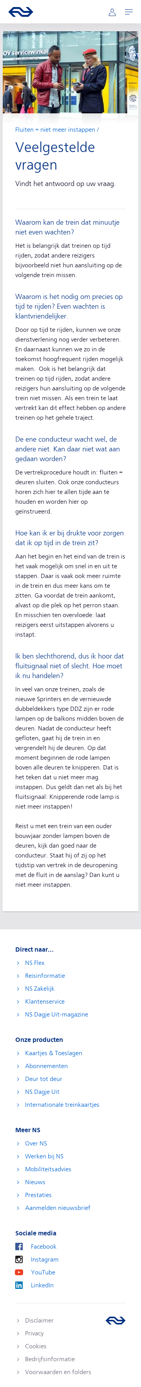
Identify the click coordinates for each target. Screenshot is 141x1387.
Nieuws (35, 1182)
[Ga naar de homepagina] (115, 1320)
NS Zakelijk (39, 988)
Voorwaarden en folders (58, 1372)
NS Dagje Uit (42, 1091)
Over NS (36, 1143)
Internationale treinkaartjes (62, 1104)
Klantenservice (45, 1001)
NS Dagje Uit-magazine (56, 1014)
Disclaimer (39, 1320)
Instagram (45, 1259)
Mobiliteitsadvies (48, 1169)
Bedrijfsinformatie (50, 1359)
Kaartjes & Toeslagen (53, 1053)
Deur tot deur (43, 1079)
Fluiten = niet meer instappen (55, 129)
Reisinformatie (45, 975)
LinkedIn (42, 1285)
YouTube (43, 1272)
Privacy (34, 1333)
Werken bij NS (44, 1156)
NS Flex (34, 962)
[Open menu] (129, 11)
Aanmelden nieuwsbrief (57, 1208)
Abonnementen (46, 1066)
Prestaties (38, 1195)
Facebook (43, 1246)
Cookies (36, 1346)
